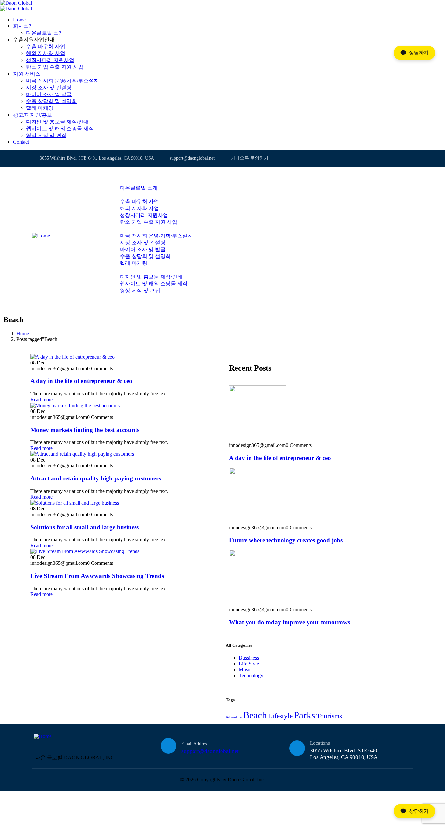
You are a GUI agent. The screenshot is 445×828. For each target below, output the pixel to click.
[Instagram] (396, 158)
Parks (304, 715)
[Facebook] (383, 158)
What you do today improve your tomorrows (289, 622)
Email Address (194, 743)
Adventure (234, 717)
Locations (320, 743)
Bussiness (249, 658)
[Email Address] (168, 746)
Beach (255, 715)
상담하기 (419, 811)
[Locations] (297, 748)
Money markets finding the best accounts (84, 429)
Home (22, 333)
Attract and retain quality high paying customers (95, 478)
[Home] (41, 235)
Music (245, 669)
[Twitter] (370, 158)
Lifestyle (280, 716)
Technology (251, 675)
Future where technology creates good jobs (286, 540)
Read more (41, 399)
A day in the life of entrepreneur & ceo (81, 381)
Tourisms (329, 716)
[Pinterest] (410, 158)
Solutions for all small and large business (84, 527)
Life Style (249, 663)
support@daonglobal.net (210, 751)
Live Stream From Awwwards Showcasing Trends (97, 575)
